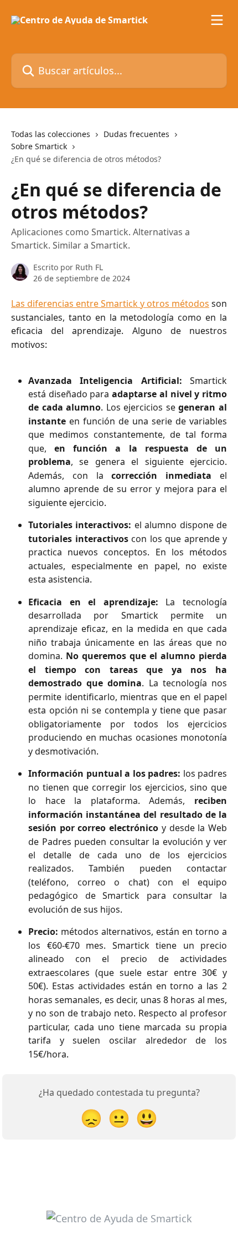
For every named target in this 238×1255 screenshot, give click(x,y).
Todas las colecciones (50, 134)
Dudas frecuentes (136, 134)
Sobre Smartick (39, 146)
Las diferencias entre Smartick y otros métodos (110, 303)
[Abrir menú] (217, 20)
